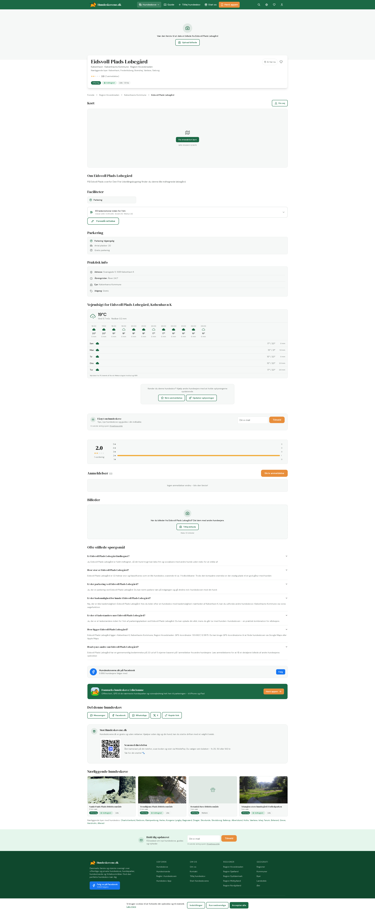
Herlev (162, 820)
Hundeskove (149, 4)
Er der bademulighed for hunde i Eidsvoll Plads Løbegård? (119, 598)
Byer (259, 876)
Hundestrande (163, 871)
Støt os (212, 4)
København (97, 66)
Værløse (254, 820)
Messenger (99, 715)
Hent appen (231, 4)
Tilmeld (277, 419)
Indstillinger (196, 905)
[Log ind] (281, 4)
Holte (246, 820)
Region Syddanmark (232, 876)
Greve (282, 820)
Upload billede (189, 42)
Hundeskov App (163, 881)
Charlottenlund (128, 820)
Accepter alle (239, 905)
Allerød (101, 823)
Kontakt (193, 871)
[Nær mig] (266, 4)
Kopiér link (173, 715)
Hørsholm (92, 823)
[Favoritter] (274, 4)
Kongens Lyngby (173, 820)
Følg (280, 672)
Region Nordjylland (232, 885)
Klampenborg (151, 820)
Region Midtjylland (232, 881)
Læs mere (131, 906)
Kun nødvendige (217, 905)
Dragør (196, 820)
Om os (193, 866)
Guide (170, 4)
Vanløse (147, 70)
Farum (267, 820)
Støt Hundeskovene (199, 881)
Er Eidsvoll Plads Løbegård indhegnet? (108, 556)
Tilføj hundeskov (191, 4)
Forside (90, 95)
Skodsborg (217, 820)
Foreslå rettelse (105, 221)
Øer (258, 885)
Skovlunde (205, 820)
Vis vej (281, 103)
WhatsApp (141, 715)
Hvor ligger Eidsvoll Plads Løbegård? (107, 629)
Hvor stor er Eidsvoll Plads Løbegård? (108, 570)
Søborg (156, 70)
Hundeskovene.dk (108, 862)
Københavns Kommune (117, 66)
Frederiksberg (126, 70)
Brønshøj (138, 70)
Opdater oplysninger (203, 398)
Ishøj (261, 820)
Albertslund (237, 820)
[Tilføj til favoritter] (281, 62)
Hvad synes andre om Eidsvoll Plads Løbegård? (113, 646)
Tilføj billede (189, 527)
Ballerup (227, 820)
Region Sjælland (230, 871)
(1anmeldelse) (112, 76)
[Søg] (258, 4)
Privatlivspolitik (116, 426)
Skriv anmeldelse (173, 398)
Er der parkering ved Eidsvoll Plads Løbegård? (112, 584)
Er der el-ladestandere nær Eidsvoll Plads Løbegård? (116, 615)
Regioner (261, 866)
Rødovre (140, 820)
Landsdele (261, 881)
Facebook (121, 715)
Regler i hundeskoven (166, 876)
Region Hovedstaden (141, 66)
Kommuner (262, 871)
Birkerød (275, 820)
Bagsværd (187, 820)
